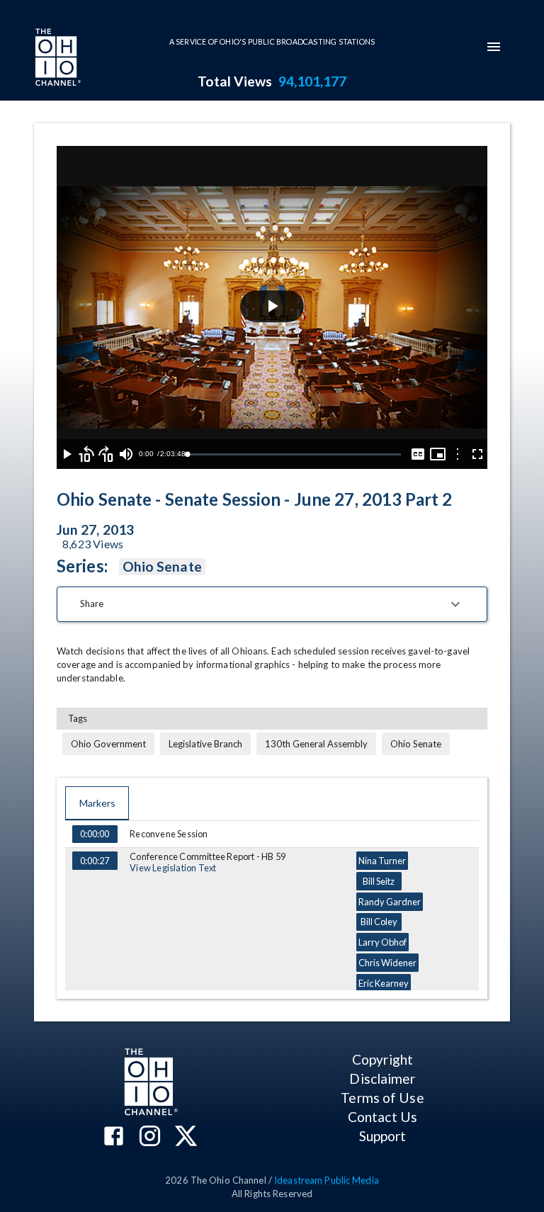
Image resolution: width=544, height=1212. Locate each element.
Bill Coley (379, 921)
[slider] (294, 454)
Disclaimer (382, 1078)
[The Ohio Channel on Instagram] (149, 1137)
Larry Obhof (382, 942)
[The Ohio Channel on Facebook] (113, 1137)
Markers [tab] (97, 803)
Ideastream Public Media (326, 1180)
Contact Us (382, 1116)
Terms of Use (382, 1097)
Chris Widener (387, 962)
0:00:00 (94, 833)
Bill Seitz (379, 881)
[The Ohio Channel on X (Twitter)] (186, 1137)
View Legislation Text (173, 867)
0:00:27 (94, 860)
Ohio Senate (162, 566)
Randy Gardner (389, 901)
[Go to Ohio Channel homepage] (56, 59)
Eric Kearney (383, 983)
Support (383, 1136)
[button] (272, 604)
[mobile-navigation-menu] (494, 47)
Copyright (382, 1059)
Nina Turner (382, 860)
